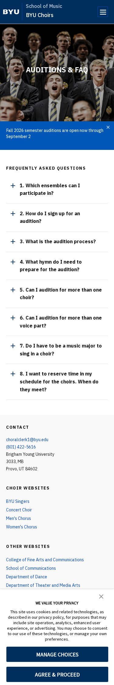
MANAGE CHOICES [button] (57, 654)
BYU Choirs (40, 15)
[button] (101, 596)
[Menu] (103, 12)
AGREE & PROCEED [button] (57, 674)
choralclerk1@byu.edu (27, 439)
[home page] (11, 12)
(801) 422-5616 (21, 447)
